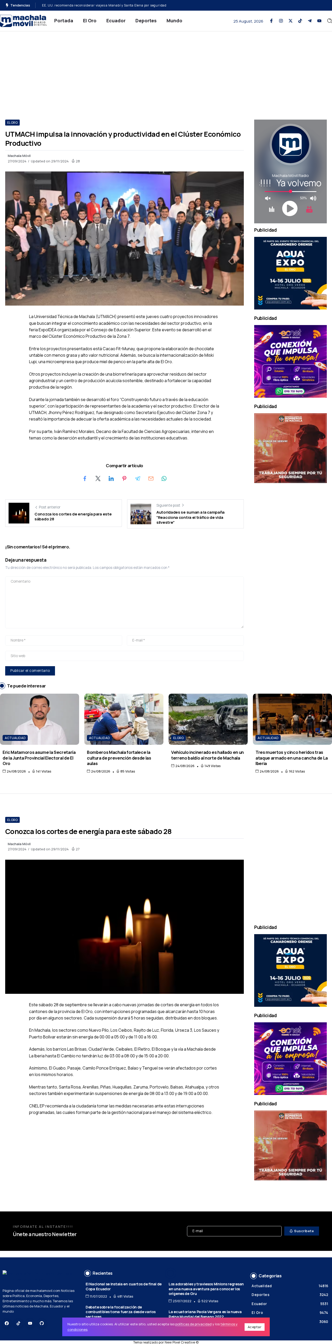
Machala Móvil (19, 155)
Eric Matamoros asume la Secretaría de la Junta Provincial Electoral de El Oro (39, 757)
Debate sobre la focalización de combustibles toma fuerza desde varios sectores (120, 1312)
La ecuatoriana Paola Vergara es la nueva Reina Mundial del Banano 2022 (205, 1314)
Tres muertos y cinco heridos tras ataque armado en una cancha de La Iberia (291, 757)
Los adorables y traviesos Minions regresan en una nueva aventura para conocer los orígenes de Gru (206, 1288)
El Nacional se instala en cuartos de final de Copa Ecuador (124, 1286)
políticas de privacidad (193, 1324)
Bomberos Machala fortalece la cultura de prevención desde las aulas (97, 5)
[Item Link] (39, 719)
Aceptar (255, 1327)
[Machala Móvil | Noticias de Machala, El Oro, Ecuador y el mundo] (23, 20)
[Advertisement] (166, 70)
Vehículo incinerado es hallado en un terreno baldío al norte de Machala (207, 755)
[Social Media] (271, 21)
